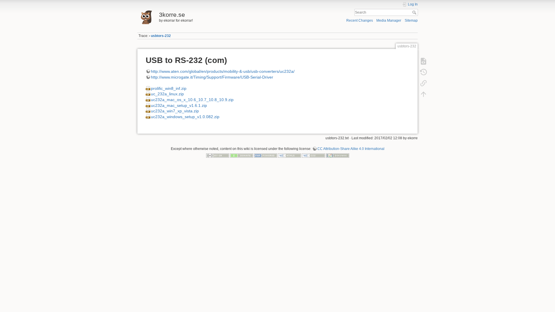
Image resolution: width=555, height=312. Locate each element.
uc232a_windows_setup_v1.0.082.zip (185, 116)
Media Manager (388, 20)
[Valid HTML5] (289, 155)
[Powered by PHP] (265, 155)
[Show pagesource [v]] (423, 61)
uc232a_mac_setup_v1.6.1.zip (179, 105)
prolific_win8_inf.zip (168, 88)
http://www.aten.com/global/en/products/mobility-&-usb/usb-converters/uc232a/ (223, 71)
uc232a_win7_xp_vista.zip (175, 111)
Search (415, 12)
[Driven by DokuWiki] (337, 155)
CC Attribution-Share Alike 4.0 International (350, 149)
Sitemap (411, 20)
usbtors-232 (161, 36)
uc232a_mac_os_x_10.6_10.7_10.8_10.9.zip (192, 99)
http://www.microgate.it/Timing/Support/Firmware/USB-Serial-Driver (212, 77)
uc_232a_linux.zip (167, 94)
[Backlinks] (423, 83)
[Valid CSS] (313, 155)
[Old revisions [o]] (423, 72)
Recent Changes (359, 20)
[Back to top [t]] (423, 94)
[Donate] (241, 155)
